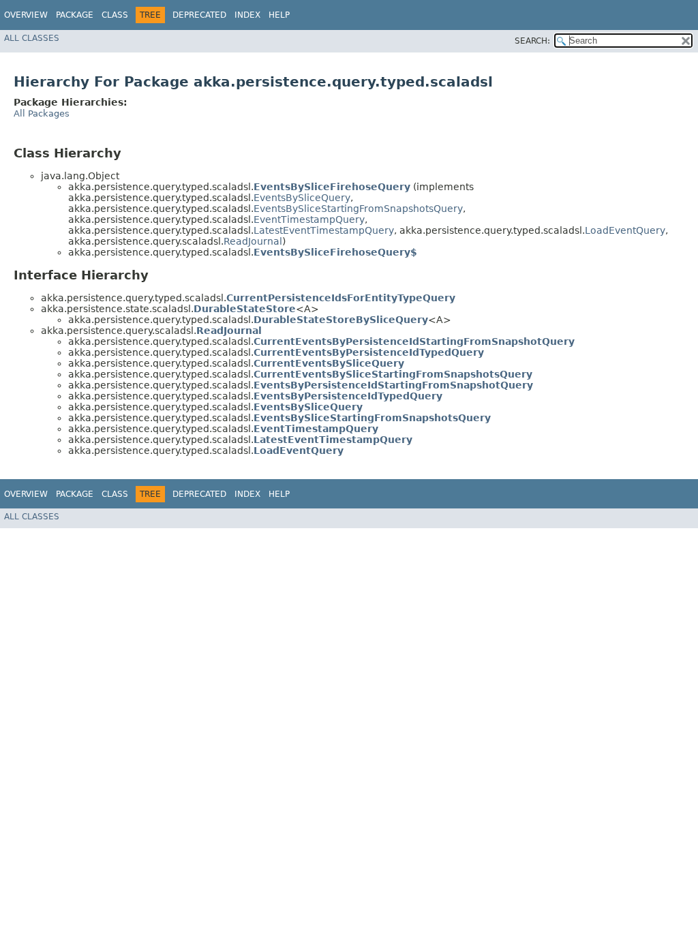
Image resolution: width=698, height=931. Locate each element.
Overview (26, 15)
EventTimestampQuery (309, 219)
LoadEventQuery (625, 230)
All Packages (42, 113)
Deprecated (199, 15)
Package (74, 15)
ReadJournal (253, 241)
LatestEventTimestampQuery (324, 230)
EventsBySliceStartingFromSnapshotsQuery (358, 208)
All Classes (31, 38)
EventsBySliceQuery (302, 197)
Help (279, 15)
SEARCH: (532, 41)
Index (247, 15)
